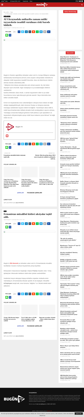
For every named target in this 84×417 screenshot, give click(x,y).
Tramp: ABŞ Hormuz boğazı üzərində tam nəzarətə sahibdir (11, 319)
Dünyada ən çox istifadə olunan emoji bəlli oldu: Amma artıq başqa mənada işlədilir (70, 231)
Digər (5, 16)
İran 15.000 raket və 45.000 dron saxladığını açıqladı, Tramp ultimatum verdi (28, 319)
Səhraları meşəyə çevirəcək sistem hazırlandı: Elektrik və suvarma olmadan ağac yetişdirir (69, 268)
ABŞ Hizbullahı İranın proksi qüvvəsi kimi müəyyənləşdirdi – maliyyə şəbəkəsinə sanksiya (69, 377)
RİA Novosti (14, 263)
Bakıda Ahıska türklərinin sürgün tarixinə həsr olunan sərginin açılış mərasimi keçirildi (70, 368)
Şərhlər (20, 192)
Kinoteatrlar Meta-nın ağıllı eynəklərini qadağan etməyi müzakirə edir (68, 321)
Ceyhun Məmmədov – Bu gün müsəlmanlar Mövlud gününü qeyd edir (70, 148)
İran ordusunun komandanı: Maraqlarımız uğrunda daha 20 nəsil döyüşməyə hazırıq (70, 205)
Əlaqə (31, 1)
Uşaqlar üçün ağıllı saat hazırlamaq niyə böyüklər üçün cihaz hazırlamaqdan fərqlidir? (70, 79)
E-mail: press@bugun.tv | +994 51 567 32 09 (45, 404)
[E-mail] (7, 136)
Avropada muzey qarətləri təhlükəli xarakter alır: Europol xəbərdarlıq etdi (70, 165)
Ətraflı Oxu (42, 415)
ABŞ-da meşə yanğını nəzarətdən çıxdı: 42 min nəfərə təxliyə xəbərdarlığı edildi (69, 277)
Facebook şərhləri (34, 192)
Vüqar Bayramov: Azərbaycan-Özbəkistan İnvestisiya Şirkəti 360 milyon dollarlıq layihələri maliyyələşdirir (29, 183)
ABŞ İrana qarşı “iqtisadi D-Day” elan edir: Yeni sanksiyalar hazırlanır (69, 140)
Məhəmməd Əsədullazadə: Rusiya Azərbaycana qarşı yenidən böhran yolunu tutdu (70, 304)
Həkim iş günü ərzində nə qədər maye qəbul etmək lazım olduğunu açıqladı (69, 214)
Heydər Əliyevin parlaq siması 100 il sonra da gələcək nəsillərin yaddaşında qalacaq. (44, 157)
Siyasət (8, 16)
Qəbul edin (79, 413)
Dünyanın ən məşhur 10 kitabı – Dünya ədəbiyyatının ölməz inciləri (47, 319)
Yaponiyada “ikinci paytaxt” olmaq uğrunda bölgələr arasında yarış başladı (70, 285)
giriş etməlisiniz (20, 202)
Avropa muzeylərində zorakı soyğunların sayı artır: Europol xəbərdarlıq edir (68, 87)
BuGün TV (49, 411)
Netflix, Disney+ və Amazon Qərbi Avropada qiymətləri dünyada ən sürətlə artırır (69, 183)
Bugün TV (9, 27)
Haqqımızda (25, 1)
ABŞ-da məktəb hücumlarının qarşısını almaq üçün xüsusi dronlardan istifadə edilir (68, 157)
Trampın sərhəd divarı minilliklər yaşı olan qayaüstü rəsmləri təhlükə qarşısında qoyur (70, 131)
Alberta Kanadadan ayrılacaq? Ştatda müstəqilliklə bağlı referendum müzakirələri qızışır (68, 313)
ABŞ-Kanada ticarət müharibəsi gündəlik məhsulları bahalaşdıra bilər (69, 174)
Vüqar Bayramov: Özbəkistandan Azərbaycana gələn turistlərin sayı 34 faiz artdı (69, 223)
